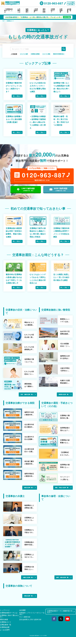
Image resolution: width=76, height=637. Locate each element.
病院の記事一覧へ (29, 487)
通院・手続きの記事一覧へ (62, 487)
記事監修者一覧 (5, 625)
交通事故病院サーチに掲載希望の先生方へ (60, 611)
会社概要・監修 (69, 10)
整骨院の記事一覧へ (64, 394)
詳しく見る (16, 96)
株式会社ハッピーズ (39, 635)
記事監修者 (61, 10)
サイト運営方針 (24, 617)
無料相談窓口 (27, 10)
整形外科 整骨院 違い (59, 54)
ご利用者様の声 (36, 10)
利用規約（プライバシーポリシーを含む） (32, 613)
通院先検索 (4, 619)
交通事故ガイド (53, 10)
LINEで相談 (70, 4)
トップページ (5, 610)
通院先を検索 (44, 10)
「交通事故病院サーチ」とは (8, 10)
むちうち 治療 (24, 54)
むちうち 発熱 (46, 54)
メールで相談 (71, 2)
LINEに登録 (67, 17)
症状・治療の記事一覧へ (27, 394)
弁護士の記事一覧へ (28, 577)
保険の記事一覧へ (29, 596)
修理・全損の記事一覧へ (62, 577)
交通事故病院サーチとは (8, 613)
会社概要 (22, 610)
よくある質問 (5, 630)
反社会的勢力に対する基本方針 (30, 619)
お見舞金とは (19, 10)
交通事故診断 (5, 627)
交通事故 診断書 (35, 54)
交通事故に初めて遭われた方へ (9, 616)
